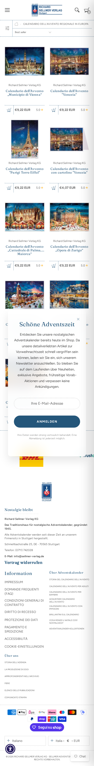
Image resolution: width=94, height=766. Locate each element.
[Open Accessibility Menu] (10, 749)
